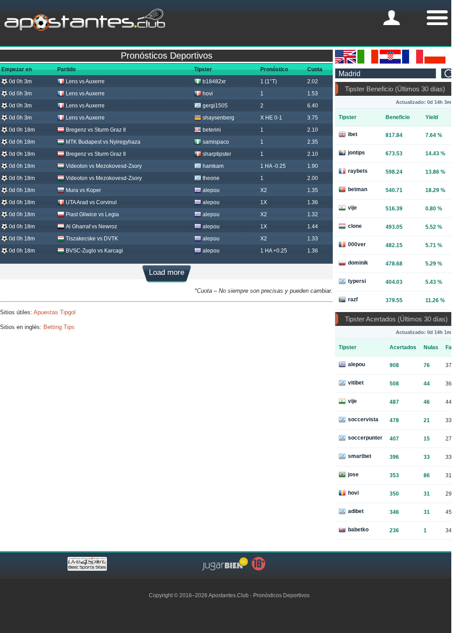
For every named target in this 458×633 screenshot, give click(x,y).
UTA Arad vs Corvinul (91, 202)
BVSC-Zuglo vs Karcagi (94, 251)
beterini (212, 130)
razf (353, 299)
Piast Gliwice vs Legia (92, 214)
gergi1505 (215, 106)
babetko (358, 529)
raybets (358, 171)
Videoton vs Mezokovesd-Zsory (104, 166)
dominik (358, 263)
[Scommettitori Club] (367, 62)
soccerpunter (365, 438)
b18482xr (214, 81)
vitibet (356, 383)
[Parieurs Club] (412, 62)
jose (353, 474)
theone (211, 178)
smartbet (359, 456)
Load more (166, 272)
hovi (208, 93)
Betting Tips (59, 327)
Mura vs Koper (83, 190)
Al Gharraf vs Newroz (91, 226)
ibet (352, 134)
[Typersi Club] (434, 62)
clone (355, 226)
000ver (357, 244)
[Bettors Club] (345, 62)
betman (357, 189)
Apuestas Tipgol (55, 312)
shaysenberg (218, 118)
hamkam (213, 166)
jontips (356, 153)
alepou (211, 190)
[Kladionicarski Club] (390, 62)
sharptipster (217, 154)
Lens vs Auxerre (85, 81)
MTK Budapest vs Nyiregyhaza (103, 142)
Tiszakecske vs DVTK (92, 238)
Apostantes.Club (228, 595)
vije (352, 208)
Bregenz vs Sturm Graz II (96, 130)
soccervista (363, 419)
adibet (356, 511)
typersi (357, 281)
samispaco (216, 142)
